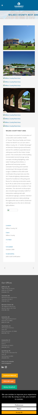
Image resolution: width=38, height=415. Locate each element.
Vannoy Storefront (9, 387)
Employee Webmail (9, 375)
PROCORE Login (8, 381)
